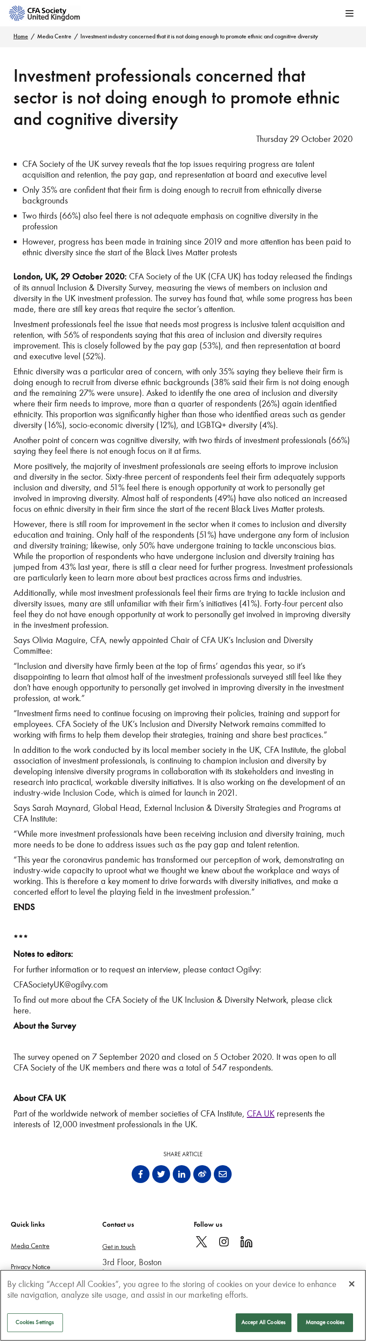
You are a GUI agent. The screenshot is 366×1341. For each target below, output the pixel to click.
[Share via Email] (223, 1174)
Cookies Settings (35, 1322)
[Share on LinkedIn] (182, 1174)
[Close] (352, 1284)
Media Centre (54, 36)
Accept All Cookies (263, 1322)
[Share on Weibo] (202, 1174)
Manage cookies (325, 1322)
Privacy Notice (30, 1266)
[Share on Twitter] (161, 1174)
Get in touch (119, 1246)
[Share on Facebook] (141, 1174)
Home (20, 36)
